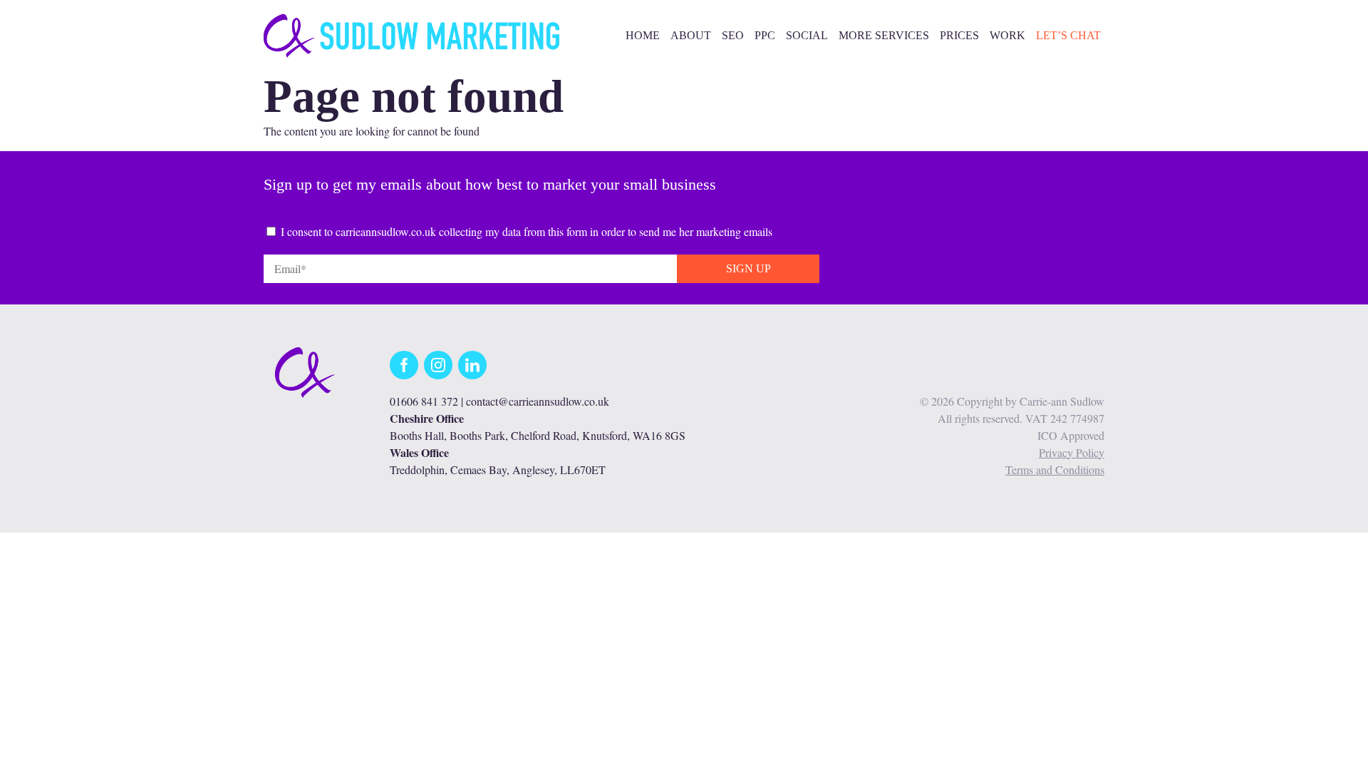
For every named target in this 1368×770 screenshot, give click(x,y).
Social (807, 35)
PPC (765, 35)
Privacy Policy (1071, 452)
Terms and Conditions (1054, 469)
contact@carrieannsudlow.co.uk (537, 401)
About (690, 35)
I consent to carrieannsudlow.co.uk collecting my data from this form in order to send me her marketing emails (526, 231)
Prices (959, 35)
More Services (884, 35)
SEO (733, 35)
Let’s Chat (1068, 35)
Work (1007, 35)
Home (643, 35)
